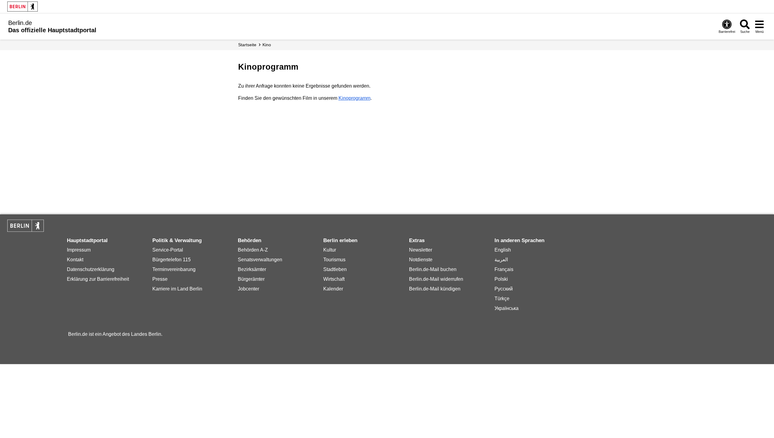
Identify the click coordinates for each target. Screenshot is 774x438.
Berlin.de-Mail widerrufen (436, 279)
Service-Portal (167, 249)
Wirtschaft (334, 279)
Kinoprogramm (354, 98)
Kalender (333, 288)
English (503, 249)
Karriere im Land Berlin (177, 288)
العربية (501, 259)
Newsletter (420, 249)
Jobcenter (248, 288)
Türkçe (502, 298)
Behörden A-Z (253, 249)
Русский (504, 288)
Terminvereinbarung (174, 269)
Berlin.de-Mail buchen (432, 269)
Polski (501, 279)
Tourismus (334, 259)
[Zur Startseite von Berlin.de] (25, 230)
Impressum (79, 249)
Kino (266, 44)
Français (504, 269)
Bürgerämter (251, 279)
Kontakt (75, 259)
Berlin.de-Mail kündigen (434, 288)
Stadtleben (335, 269)
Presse (160, 279)
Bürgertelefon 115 (171, 259)
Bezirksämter (252, 269)
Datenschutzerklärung (90, 269)
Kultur (329, 249)
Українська (507, 308)
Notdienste (420, 259)
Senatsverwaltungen (260, 259)
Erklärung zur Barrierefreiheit (98, 279)
